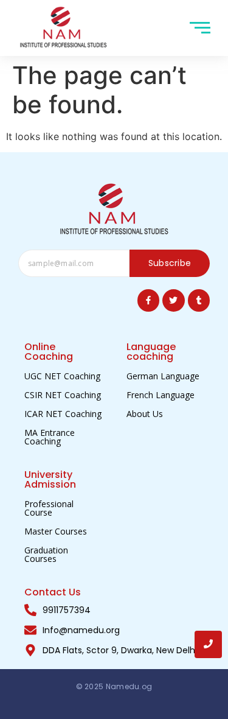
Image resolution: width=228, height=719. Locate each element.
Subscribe (170, 263)
